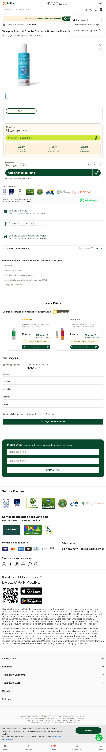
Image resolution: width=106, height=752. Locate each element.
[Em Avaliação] (11, 192)
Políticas (7, 699)
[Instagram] (4, 564)
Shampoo (31, 24)
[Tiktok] (30, 564)
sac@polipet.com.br (92, 548)
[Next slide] (102, 335)
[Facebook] (10, 564)
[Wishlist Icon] (96, 9)
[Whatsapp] (23, 564)
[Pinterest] (17, 564)
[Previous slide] (3, 335)
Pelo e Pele (20, 24)
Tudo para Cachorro (13, 674)
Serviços (7, 666)
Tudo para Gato (11, 683)
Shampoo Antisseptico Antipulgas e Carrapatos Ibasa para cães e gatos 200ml (82, 325)
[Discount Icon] (90, 9)
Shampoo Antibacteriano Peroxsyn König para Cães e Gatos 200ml (36, 325)
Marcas (6, 691)
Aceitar (88, 730)
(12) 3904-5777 (70, 548)
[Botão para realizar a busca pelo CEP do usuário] (99, 30)
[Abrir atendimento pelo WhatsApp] (99, 738)
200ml (21, 111)
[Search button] (86, 9)
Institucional (9, 658)
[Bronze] (19, 503)
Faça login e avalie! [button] (54, 421)
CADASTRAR (53, 469)
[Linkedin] (36, 564)
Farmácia (11, 24)
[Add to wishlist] (100, 49)
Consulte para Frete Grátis (37, 341)
